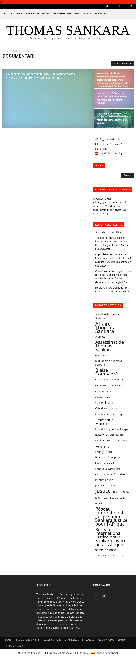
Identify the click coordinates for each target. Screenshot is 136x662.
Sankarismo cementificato (109, 232)
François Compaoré (108, 457)
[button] (119, 6)
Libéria (125, 491)
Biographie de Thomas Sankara (108, 362)
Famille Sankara (104, 440)
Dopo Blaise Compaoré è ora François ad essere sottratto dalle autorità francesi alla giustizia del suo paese (113, 260)
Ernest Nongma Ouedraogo (111, 429)
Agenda (8, 639)
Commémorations (103, 397)
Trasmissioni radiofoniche (85, 63)
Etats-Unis (101, 434)
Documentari (20, 63)
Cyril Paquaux (101, 414)
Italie (121, 474)
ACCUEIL (8, 13)
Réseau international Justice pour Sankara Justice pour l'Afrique (110, 537)
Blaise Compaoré (106, 372)
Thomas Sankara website (106, 555)
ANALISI (87, 13)
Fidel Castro (122, 440)
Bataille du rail (102, 355)
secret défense (105, 550)
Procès (99, 503)
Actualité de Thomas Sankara (107, 316)
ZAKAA (18, 13)
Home (5, 50)
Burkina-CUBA (118, 379)
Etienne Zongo (116, 435)
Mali (97, 497)
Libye (115, 492)
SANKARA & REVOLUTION (37, 13)
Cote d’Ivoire (105, 403)
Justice (103, 491)
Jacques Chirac (104, 480)
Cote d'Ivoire (102, 408)
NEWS (77, 13)
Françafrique (104, 452)
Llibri (66, 63)
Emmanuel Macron (105, 421)
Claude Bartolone (103, 391)
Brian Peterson (102, 379)
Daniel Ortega (117, 414)
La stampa (34, 63)
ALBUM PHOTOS (106, 639)
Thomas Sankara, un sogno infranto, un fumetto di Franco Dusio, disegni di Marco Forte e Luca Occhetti (112, 243)
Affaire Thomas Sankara (104, 327)
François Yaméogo (108, 468)
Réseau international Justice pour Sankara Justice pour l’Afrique (111, 516)
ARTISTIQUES (101, 13)
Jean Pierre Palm (105, 485)
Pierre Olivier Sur (118, 498)
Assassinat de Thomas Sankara (109, 345)
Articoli (7, 63)
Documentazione (62, 13)
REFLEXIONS (88, 639)
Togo (123, 555)
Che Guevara (116, 385)
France (102, 446)
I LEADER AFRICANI (52, 639)
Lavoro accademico (52, 63)
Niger (105, 498)
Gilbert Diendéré (105, 474)
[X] (131, 6)
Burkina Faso (101, 385)
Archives (100, 336)
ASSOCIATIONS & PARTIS (27, 639)
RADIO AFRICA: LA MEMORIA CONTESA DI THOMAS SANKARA (113, 289)
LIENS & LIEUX (72, 639)
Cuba (114, 408)
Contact (121, 639)
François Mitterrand (104, 463)
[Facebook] (125, 6)
